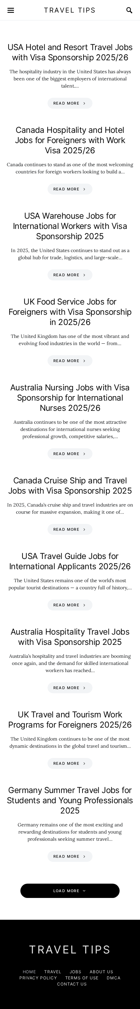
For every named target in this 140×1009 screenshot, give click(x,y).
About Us (101, 971)
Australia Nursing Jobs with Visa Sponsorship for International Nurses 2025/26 (70, 398)
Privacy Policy (38, 977)
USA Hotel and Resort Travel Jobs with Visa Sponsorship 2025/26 (70, 52)
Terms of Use (82, 977)
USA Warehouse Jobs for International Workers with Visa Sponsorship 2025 (70, 226)
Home (29, 971)
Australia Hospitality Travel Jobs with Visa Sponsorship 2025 (70, 637)
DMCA (114, 977)
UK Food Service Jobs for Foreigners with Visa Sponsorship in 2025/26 (70, 312)
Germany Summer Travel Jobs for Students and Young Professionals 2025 (70, 800)
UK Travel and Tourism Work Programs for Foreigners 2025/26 (70, 720)
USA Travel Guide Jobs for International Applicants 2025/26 (70, 561)
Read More (66, 103)
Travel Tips (70, 10)
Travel (52, 971)
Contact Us (72, 984)
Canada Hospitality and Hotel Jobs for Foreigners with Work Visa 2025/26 (70, 140)
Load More (66, 890)
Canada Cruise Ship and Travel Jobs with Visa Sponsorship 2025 (70, 486)
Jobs (76, 971)
